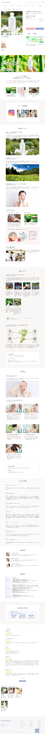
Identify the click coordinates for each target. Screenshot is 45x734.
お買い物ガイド (40, 6)
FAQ (38, 725)
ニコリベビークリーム (29, 417)
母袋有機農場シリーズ (9, 9)
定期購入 (21, 726)
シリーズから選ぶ (4, 9)
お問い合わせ (39, 726)
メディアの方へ (31, 726)
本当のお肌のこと (19, 6)
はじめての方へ (31, 722)
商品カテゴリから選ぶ (22, 725)
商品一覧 (12, 6)
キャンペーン (4, 6)
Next (23, 21)
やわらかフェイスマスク (27, 415)
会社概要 (31, 725)
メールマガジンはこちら (6, 727)
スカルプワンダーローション (16, 458)
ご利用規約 (39, 723)
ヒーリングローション (12, 522)
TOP (1, 9)
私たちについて (33, 6)
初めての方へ (26, 6)
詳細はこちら (15, 597)
